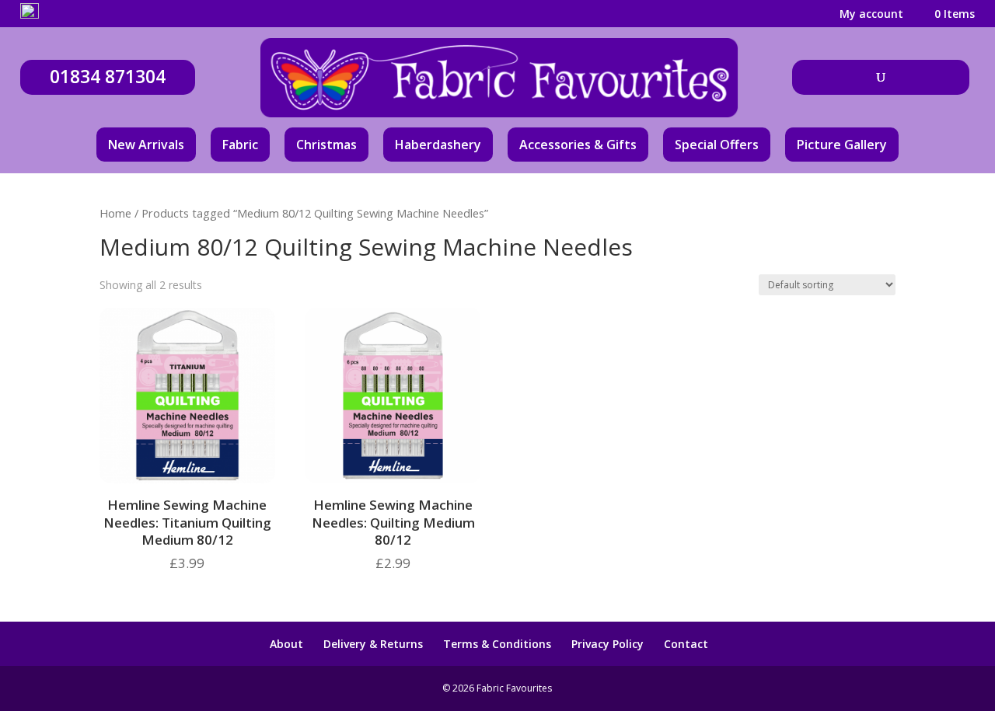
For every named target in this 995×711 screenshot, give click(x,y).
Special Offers (717, 144)
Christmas (326, 144)
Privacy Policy (607, 643)
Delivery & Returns (373, 643)
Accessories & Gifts (578, 144)
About (286, 643)
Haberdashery (438, 144)
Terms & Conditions (497, 643)
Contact (686, 643)
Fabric (240, 144)
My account (871, 15)
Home (115, 213)
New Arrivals (146, 144)
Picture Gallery (842, 144)
